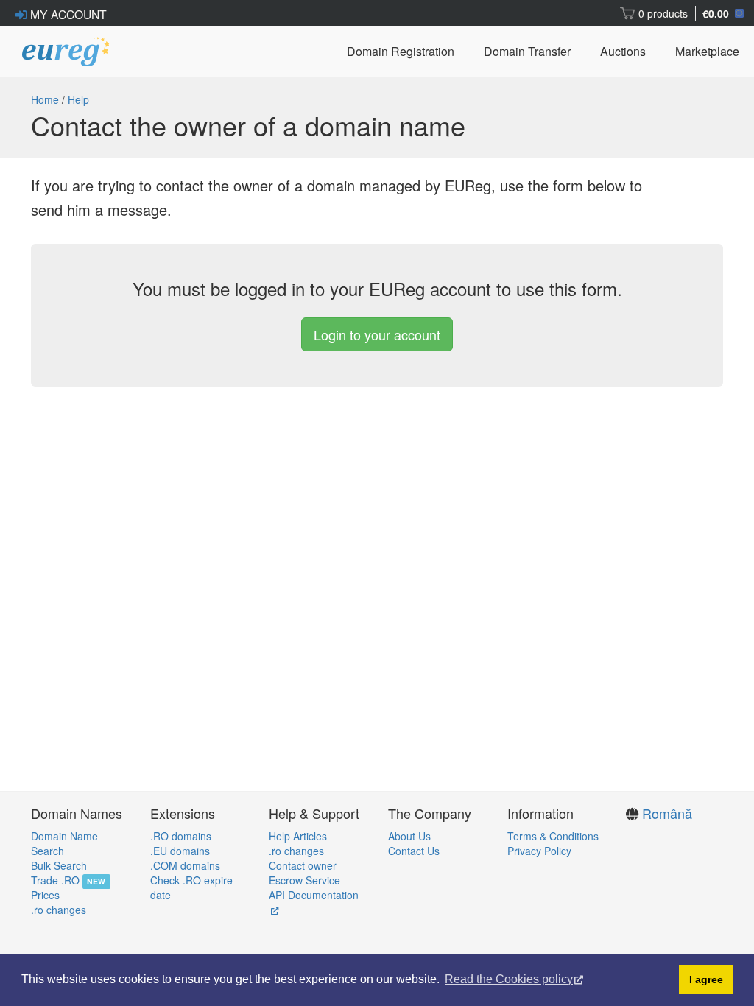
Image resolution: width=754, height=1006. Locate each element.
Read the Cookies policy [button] (509, 979)
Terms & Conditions (553, 836)
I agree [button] (706, 979)
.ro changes (58, 909)
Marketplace (707, 51)
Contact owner (303, 865)
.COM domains (185, 865)
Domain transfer (527, 51)
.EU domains (180, 850)
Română (667, 813)
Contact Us (414, 850)
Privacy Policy (539, 850)
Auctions (623, 51)
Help (78, 99)
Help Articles (298, 836)
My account (67, 14)
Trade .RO (55, 880)
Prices (45, 894)
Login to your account (377, 334)
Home (45, 99)
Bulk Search (59, 865)
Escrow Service (304, 880)
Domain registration (400, 51)
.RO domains (180, 836)
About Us (409, 836)
